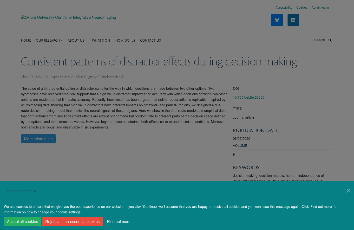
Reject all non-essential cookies (72, 221)
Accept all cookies (22, 221)
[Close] (348, 190)
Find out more (119, 221)
